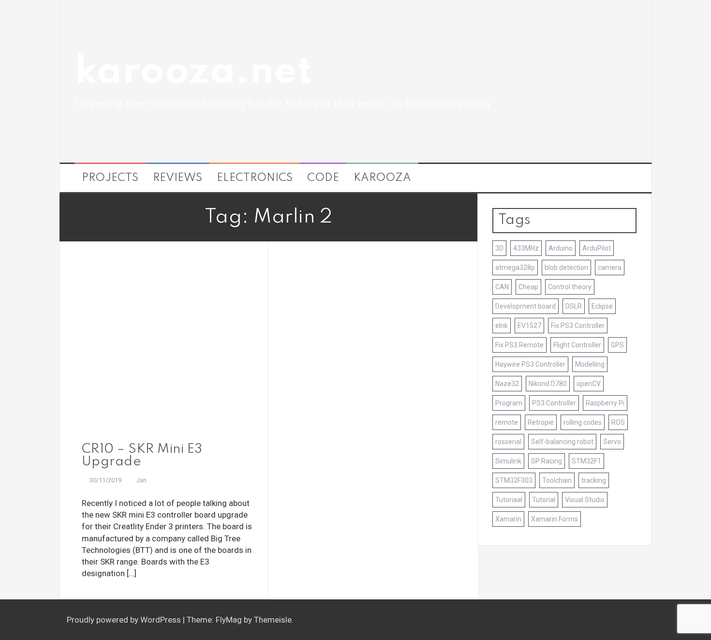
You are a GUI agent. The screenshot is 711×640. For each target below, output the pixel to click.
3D (499, 248)
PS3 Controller (554, 403)
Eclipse (602, 306)
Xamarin (508, 519)
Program (508, 403)
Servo (612, 442)
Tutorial (543, 500)
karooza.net (193, 72)
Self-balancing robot (562, 442)
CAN (502, 287)
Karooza (382, 178)
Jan (141, 480)
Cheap (528, 287)
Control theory (570, 287)
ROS (618, 422)
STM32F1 (586, 461)
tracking (593, 480)
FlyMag (229, 620)
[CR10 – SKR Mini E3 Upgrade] (164, 345)
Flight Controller (577, 345)
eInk (501, 325)
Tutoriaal (508, 500)
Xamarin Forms (554, 519)
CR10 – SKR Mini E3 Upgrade (142, 455)
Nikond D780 (548, 383)
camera (610, 267)
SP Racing (546, 461)
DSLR (573, 306)
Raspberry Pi (605, 403)
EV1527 (529, 325)
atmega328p (515, 267)
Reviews (177, 178)
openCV (589, 383)
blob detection (566, 267)
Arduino (560, 248)
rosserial (508, 442)
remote (506, 422)
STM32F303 (514, 480)
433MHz (526, 248)
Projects (110, 178)
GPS (617, 345)
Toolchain (557, 480)
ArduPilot (596, 248)
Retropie (541, 422)
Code (323, 178)
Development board (525, 306)
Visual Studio (585, 500)
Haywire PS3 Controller (530, 364)
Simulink (508, 461)
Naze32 (507, 383)
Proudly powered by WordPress (125, 620)
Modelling (590, 364)
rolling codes (582, 422)
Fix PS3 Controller (578, 325)
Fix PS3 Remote (519, 345)
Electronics (255, 178)
